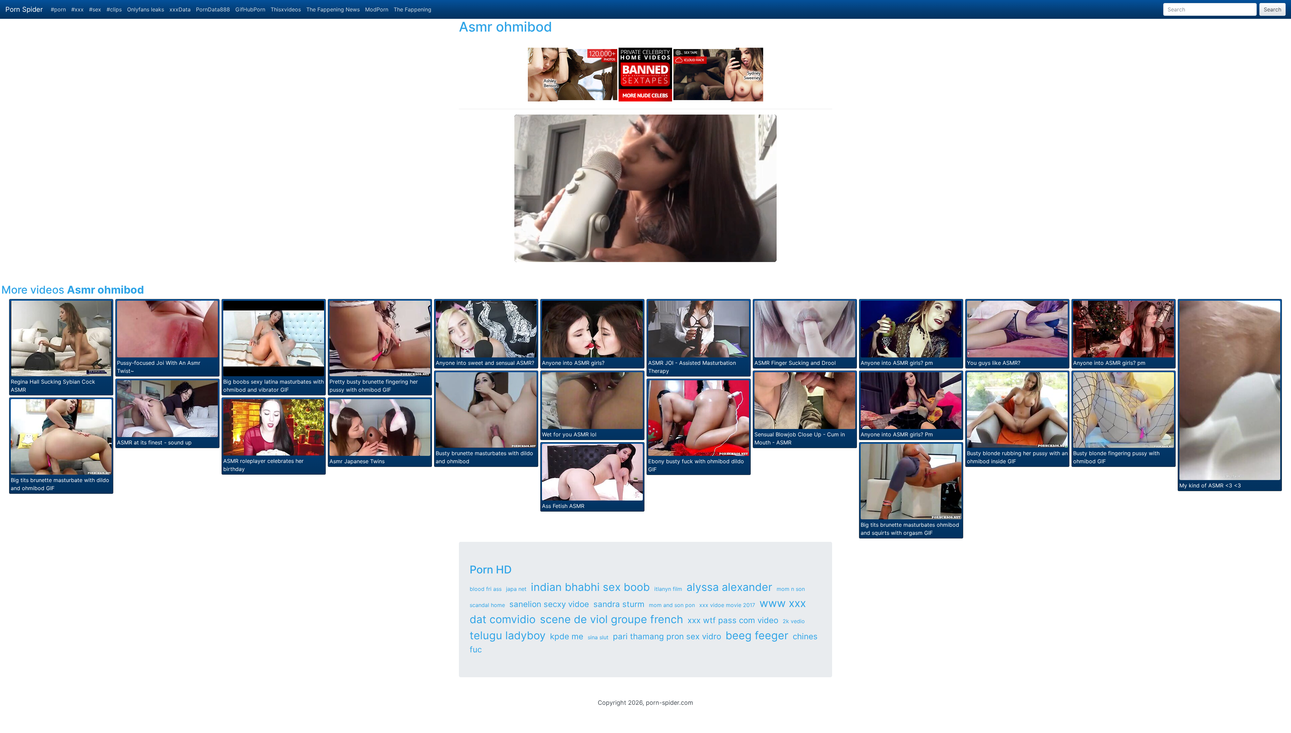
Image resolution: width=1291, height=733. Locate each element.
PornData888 (213, 9)
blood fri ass (486, 589)
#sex (95, 9)
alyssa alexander (729, 587)
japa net (516, 589)
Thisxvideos (286, 9)
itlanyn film (668, 589)
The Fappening (412, 9)
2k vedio (794, 621)
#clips (114, 9)
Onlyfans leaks (145, 9)
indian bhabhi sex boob (590, 587)
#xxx (77, 9)
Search (1272, 9)
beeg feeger (757, 635)
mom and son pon (672, 605)
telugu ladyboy (508, 635)
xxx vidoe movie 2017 (727, 605)
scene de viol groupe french (611, 619)
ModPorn (376, 9)
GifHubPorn (250, 9)
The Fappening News (333, 9)
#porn (58, 9)
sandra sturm (618, 604)
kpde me (566, 636)
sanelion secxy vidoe (549, 604)
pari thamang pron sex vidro (667, 636)
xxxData (180, 9)
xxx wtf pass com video (733, 620)
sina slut (598, 637)
